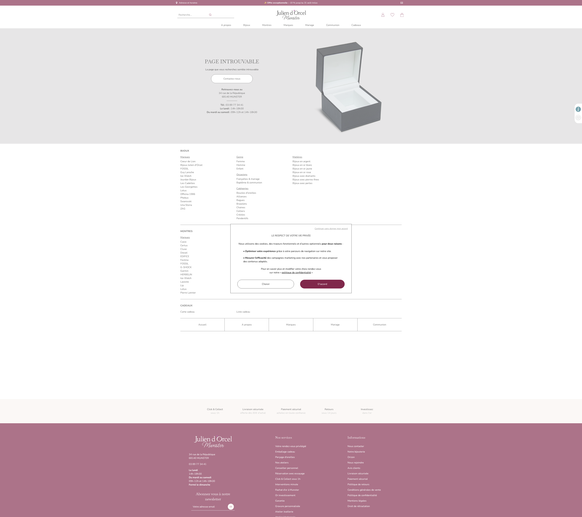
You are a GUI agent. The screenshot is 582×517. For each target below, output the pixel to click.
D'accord (322, 284)
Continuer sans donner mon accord (331, 228)
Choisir (266, 284)
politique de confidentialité (296, 272)
